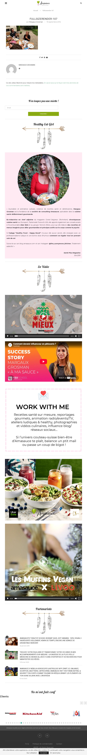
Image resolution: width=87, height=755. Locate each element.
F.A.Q (27, 744)
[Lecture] (8, 336)
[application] (43, 316)
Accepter (43, 753)
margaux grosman (36, 22)
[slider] (42, 336)
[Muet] (76, 336)
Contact (59, 744)
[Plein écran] (79, 336)
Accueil (35, 10)
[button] (43, 316)
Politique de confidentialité (43, 744)
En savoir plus (55, 753)
